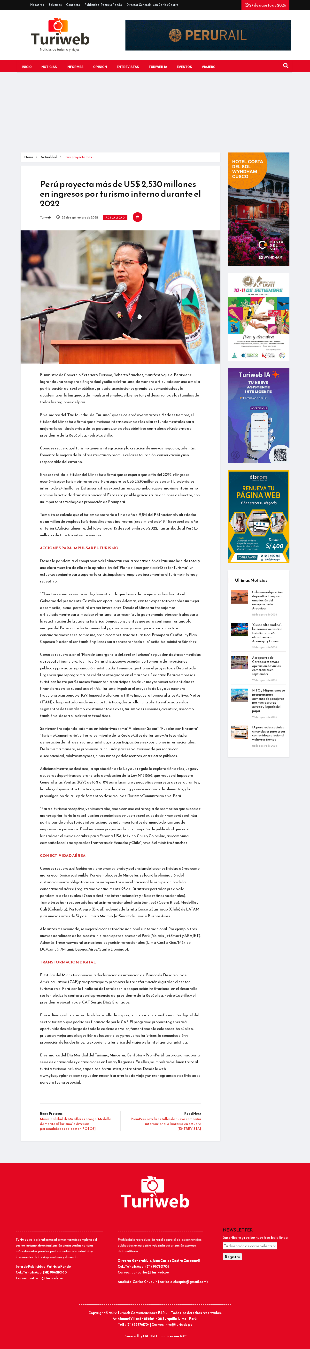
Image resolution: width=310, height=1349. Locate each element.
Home (28, 157)
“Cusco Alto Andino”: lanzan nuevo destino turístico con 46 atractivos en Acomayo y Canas (267, 633)
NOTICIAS (49, 66)
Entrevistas (128, 66)
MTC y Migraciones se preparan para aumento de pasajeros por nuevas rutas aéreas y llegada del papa (268, 700)
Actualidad (49, 157)
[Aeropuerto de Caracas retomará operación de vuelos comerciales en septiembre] (239, 662)
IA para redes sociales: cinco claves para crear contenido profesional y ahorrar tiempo (268, 733)
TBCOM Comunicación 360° (164, 1336)
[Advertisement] (155, 116)
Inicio (27, 66)
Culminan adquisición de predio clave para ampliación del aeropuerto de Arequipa (267, 600)
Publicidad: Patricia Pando (103, 5)
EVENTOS (184, 66)
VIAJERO (209, 66)
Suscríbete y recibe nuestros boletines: (255, 1237)
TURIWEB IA (158, 66)
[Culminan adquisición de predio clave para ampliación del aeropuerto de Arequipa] (239, 597)
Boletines (55, 5)
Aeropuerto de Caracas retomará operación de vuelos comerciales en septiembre (266, 665)
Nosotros (37, 5)
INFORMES (75, 66)
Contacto (73, 5)
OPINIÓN (100, 66)
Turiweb (45, 217)
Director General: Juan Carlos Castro (152, 5)
